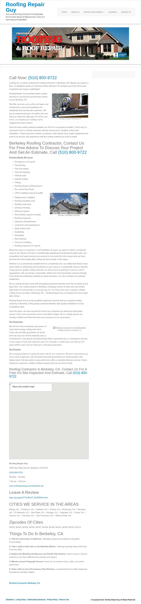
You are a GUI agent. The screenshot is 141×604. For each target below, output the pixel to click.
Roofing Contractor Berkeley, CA (24, 583)
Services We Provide (93, 12)
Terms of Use (64, 600)
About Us (75, 12)
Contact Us (126, 12)
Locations (112, 12)
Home (64, 12)
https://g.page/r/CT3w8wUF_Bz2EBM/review (28, 497)
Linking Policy (20, 600)
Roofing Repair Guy (25, 7)
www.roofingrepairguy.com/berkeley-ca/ (26, 486)
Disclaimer (10, 600)
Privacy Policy (52, 600)
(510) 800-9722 (42, 77)
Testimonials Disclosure (36, 600)
